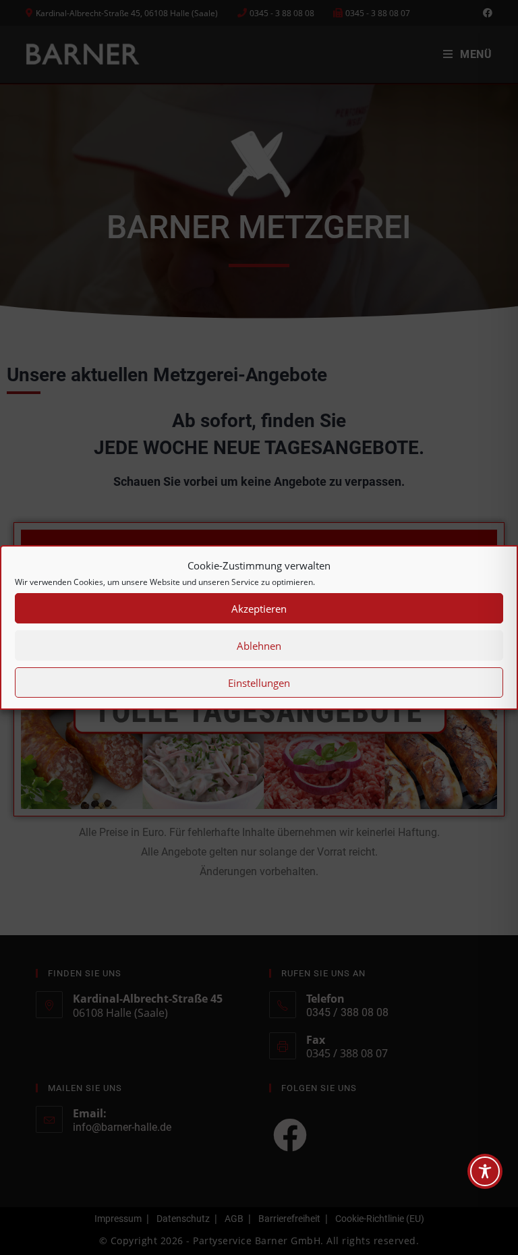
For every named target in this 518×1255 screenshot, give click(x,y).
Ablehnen (259, 645)
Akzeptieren (259, 608)
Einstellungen (259, 683)
